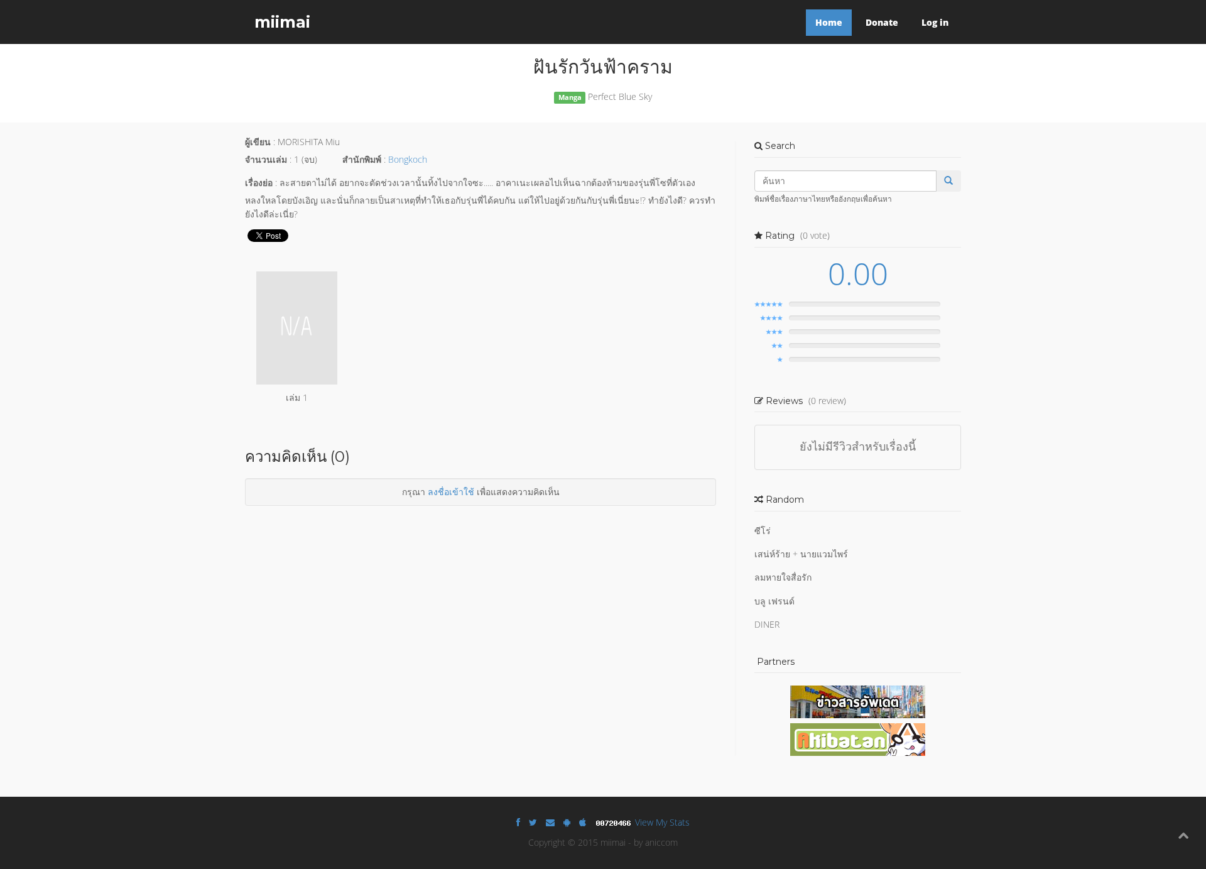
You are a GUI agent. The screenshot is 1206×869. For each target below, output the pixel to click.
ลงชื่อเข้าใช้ (451, 492)
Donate (882, 22)
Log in (934, 22)
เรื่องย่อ (259, 183)
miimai (282, 22)
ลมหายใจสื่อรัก (783, 577)
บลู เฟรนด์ (774, 601)
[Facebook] (518, 822)
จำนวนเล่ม (266, 159)
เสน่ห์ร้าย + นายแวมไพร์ (801, 554)
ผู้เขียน (258, 142)
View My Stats (662, 822)
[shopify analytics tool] (615, 822)
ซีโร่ (762, 531)
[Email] (550, 822)
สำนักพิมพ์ (361, 159)
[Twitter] (533, 822)
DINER (767, 624)
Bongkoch (407, 159)
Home (828, 22)
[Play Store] (566, 822)
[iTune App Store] (582, 822)
